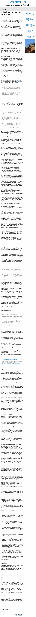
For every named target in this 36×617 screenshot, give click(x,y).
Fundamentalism (28, 37)
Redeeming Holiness (29, 23)
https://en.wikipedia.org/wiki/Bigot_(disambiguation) (10, 359)
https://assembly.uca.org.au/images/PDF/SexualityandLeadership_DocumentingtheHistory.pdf (16, 575)
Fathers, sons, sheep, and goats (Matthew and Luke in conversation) (30, 34)
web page (18, 81)
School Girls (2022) (29, 29)
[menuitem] (3, 8)
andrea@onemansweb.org (18, 615)
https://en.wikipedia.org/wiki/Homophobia (9, 323)
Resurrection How (29, 24)
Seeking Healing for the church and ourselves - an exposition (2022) (30, 17)
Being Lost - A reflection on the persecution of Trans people (30, 26)
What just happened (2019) (30, 21)
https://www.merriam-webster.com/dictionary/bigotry (10, 363)
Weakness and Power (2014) (30, 36)
